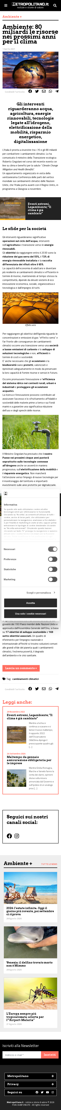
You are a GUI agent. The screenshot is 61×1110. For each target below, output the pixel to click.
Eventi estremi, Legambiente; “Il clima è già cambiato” (39, 208)
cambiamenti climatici (25, 679)
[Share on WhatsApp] (50, 91)
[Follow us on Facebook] (37, 1092)
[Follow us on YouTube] (47, 1092)
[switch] (52, 559)
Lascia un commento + (21, 668)
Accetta (30, 603)
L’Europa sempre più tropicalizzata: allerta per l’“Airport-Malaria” (25, 1016)
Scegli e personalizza (39, 592)
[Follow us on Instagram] (53, 1092)
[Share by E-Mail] (44, 91)
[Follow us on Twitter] (42, 1092)
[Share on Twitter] (37, 91)
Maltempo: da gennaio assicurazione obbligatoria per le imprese (29, 760)
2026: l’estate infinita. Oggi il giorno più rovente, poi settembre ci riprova (30, 911)
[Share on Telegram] (57, 91)
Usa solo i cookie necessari (30, 613)
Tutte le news (49, 864)
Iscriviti (50, 1054)
